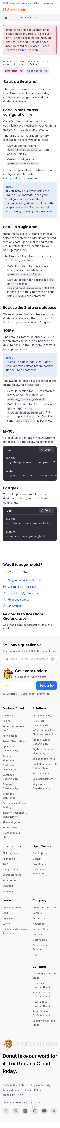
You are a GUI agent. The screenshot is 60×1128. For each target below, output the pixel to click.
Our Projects (40, 853)
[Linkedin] (25, 1111)
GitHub (37, 858)
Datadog (8, 885)
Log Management (43, 778)
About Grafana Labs (45, 907)
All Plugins (9, 858)
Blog (5, 912)
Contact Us (39, 934)
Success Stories (42, 929)
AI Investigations (13, 822)
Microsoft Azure (12, 874)
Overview (8, 715)
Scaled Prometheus (44, 758)
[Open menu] (54, 10)
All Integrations (12, 853)
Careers (37, 912)
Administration (10, 64)
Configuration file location (20, 178)
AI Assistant (10, 735)
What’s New (10, 827)
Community (9, 918)
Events (7, 923)
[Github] (34, 1111)
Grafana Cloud (33, 1064)
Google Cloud (11, 869)
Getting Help (40, 939)
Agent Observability (14, 741)
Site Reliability (41, 773)
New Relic (8, 891)
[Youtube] (44, 1111)
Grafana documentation (33, 61)
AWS (5, 864)
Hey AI (36, 954)
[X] (15, 1111)
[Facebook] (6, 1111)
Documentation (10, 61)
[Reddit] (53, 1111)
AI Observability (42, 715)
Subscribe (47, 685)
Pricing (7, 720)
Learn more (48, 3)
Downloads (39, 864)
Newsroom (39, 923)
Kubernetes (9, 880)
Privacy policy (43, 693)
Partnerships (40, 918)
